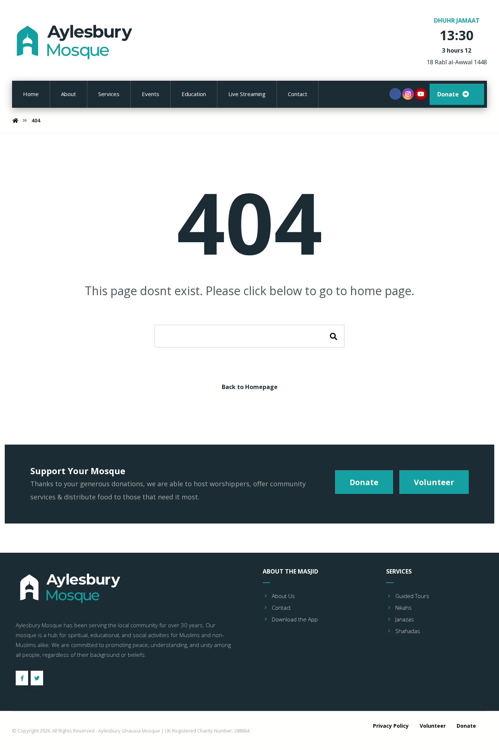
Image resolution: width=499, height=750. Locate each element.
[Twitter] (37, 678)
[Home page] (15, 120)
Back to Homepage (250, 387)
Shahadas (407, 631)
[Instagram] (408, 94)
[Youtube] (421, 94)
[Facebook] (395, 94)
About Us (283, 595)
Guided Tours (412, 595)
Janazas (404, 619)
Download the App (295, 619)
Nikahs (403, 607)
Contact (281, 607)
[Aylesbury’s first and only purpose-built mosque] (76, 42)
